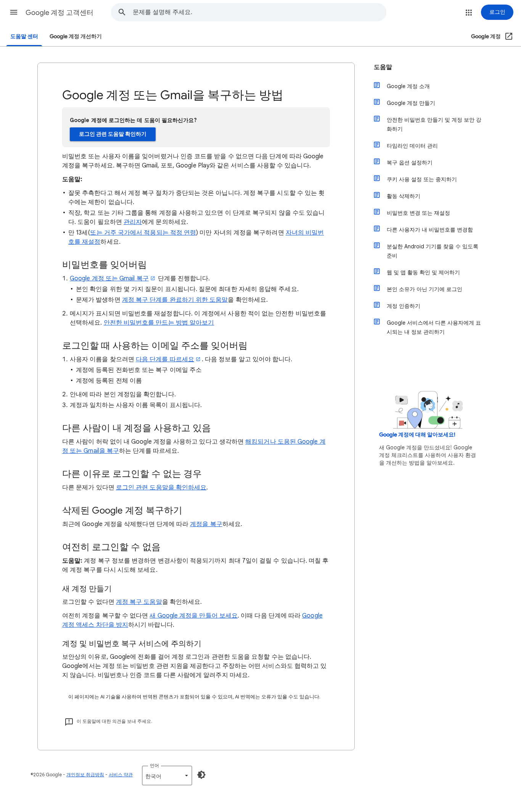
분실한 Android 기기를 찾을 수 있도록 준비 (432, 251)
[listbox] (167, 775)
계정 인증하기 (403, 305)
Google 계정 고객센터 (59, 12)
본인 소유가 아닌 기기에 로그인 (424, 289)
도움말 (383, 67)
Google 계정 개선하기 (76, 36)
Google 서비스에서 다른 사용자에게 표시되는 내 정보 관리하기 (434, 327)
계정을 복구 (206, 524)
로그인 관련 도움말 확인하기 (112, 134)
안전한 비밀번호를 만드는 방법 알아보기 (159, 323)
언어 (154, 765)
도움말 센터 (24, 36)
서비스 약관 (121, 774)
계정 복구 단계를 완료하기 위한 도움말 (175, 300)
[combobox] (259, 12)
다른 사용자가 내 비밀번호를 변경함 (430, 229)
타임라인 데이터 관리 (412, 145)
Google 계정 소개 (408, 86)
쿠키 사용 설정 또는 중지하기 (422, 179)
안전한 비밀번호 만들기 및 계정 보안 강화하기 (434, 124)
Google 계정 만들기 (411, 103)
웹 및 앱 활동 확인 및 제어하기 (423, 272)
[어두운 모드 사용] (201, 775)
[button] (14, 12)
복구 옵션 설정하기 (410, 162)
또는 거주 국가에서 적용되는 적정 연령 (143, 233)
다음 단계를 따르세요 (165, 359)
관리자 (133, 222)
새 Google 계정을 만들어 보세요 (194, 615)
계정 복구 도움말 (139, 602)
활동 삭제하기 (403, 196)
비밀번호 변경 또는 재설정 (418, 212)
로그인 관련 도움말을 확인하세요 (161, 487)
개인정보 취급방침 (85, 774)
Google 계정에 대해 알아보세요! (417, 434)
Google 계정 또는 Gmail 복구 (109, 278)
